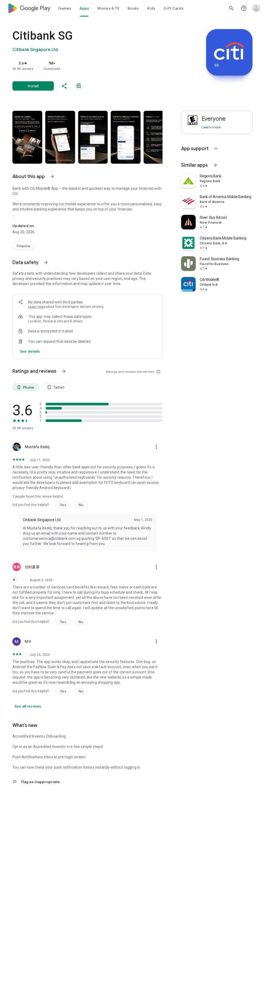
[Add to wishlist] (78, 86)
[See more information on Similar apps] (215, 165)
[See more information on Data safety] (46, 262)
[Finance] (23, 246)
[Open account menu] (256, 8)
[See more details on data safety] (30, 351)
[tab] (64, 8)
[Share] (64, 86)
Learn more (36, 307)
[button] (27, 137)
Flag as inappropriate (36, 781)
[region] (94, 65)
